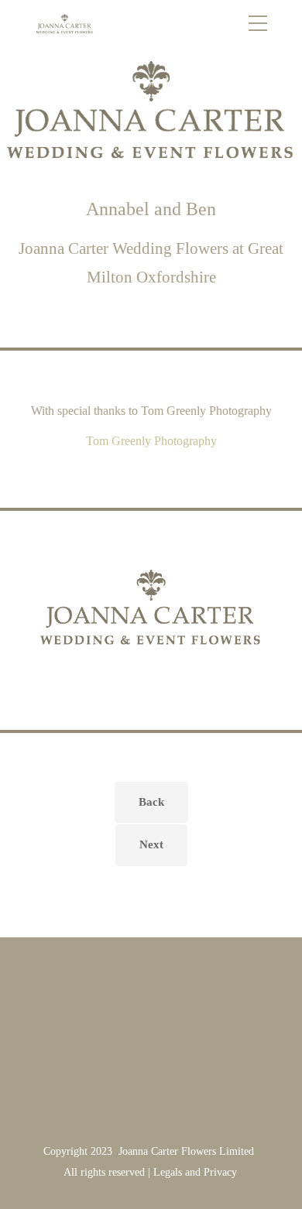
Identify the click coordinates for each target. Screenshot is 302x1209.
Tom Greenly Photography (151, 440)
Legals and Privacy (195, 1172)
